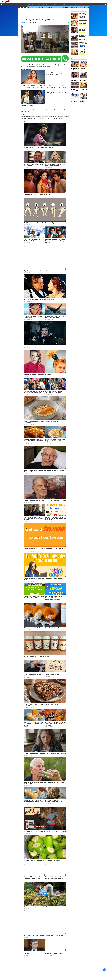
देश (32, 4)
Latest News (75, 11)
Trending (74, 59)
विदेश (29, 4)
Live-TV (71, 4)
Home (24, 4)
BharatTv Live (25, 22)
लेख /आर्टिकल (65, 4)
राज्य (35, 4)
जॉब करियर (55, 4)
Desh (26, 16)
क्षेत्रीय (60, 4)
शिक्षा (43, 4)
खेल (46, 4)
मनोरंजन (50, 4)
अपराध (39, 4)
